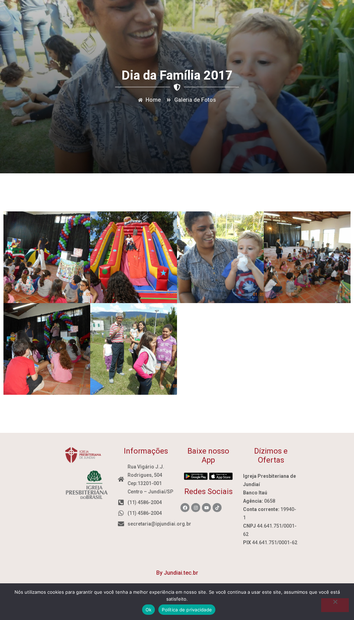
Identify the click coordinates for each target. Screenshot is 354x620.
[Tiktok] (217, 507)
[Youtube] (206, 507)
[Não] (335, 605)
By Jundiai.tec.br (177, 572)
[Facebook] (184, 507)
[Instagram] (195, 507)
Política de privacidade (187, 609)
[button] (47, 256)
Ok (149, 609)
